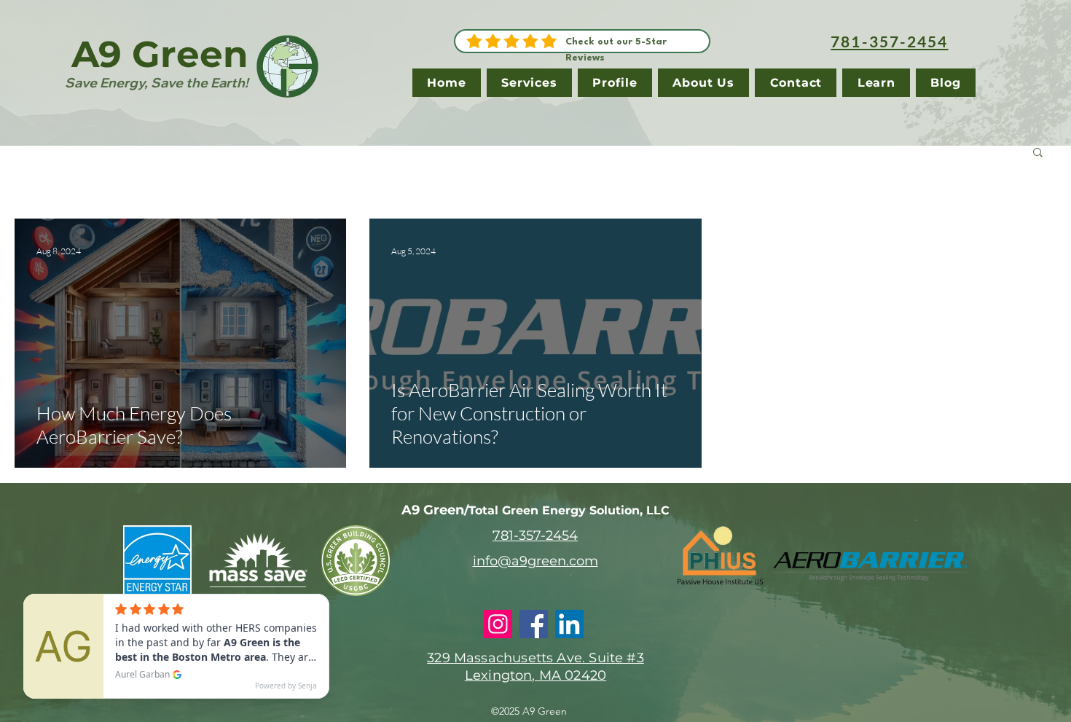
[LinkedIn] (569, 624)
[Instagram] (498, 624)
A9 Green (159, 54)
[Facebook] (533, 624)
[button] (1038, 153)
